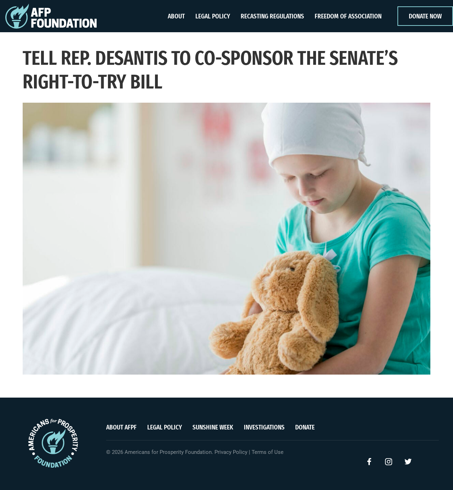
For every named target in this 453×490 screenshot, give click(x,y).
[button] (369, 462)
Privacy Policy (230, 452)
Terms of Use (267, 452)
